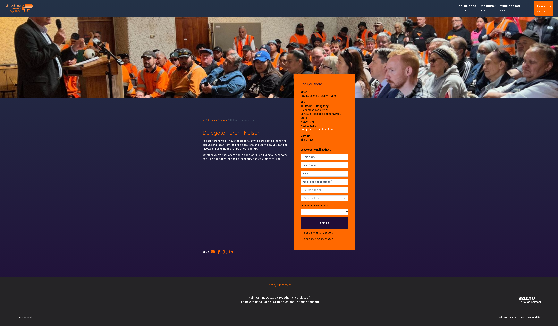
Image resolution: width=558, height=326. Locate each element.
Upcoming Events (217, 120)
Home (201, 120)
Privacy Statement (279, 285)
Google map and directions (317, 129)
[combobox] (324, 190)
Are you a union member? (316, 205)
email (29, 317)
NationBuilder (534, 317)
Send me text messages (318, 239)
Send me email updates (318, 232)
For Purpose (510, 317)
